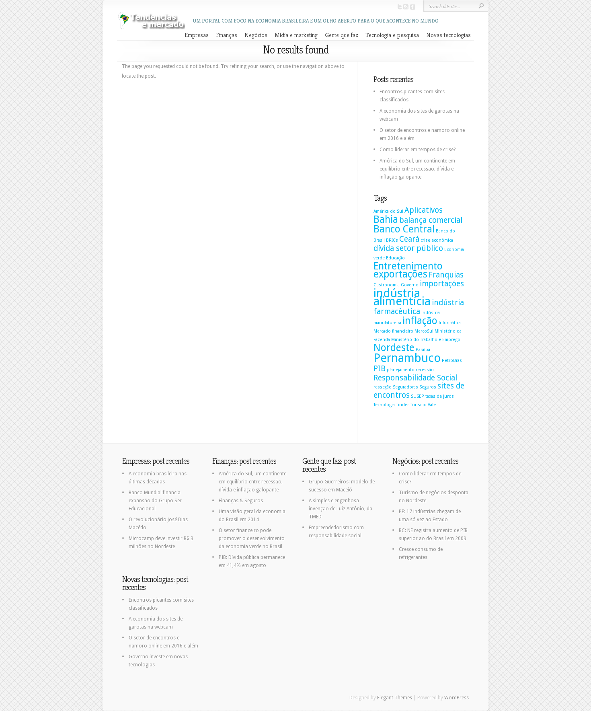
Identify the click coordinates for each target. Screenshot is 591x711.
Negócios (255, 35)
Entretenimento (408, 266)
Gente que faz (341, 35)
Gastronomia (386, 285)
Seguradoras (405, 387)
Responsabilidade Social (415, 377)
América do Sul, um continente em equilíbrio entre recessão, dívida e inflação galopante (417, 169)
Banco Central (404, 229)
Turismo (418, 404)
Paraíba (423, 349)
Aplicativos (423, 210)
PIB (379, 368)
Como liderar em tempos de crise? (418, 149)
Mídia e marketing (296, 35)
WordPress (456, 698)
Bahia (385, 219)
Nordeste (394, 347)
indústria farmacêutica (418, 307)
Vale (432, 404)
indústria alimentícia (402, 297)
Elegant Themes (394, 698)
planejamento (401, 369)
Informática (450, 322)
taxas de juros (439, 396)
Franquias (446, 274)
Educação (395, 258)
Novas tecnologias (448, 35)
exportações (400, 274)
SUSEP (417, 396)
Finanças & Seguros (241, 500)
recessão (425, 369)
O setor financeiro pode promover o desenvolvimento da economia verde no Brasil (252, 538)
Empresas (197, 35)
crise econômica (437, 240)
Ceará (409, 239)
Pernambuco (407, 358)
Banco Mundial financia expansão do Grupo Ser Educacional (155, 501)
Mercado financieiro (393, 331)
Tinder (402, 404)
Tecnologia (384, 404)
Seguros (427, 387)
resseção (382, 387)
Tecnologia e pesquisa (392, 35)
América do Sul (388, 211)
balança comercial (430, 220)
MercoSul (424, 331)
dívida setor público (408, 248)
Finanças (226, 35)
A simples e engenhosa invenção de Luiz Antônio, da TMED (340, 509)
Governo (410, 285)
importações (442, 283)
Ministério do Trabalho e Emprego (425, 339)
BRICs (392, 240)
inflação (419, 321)
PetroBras (452, 360)
